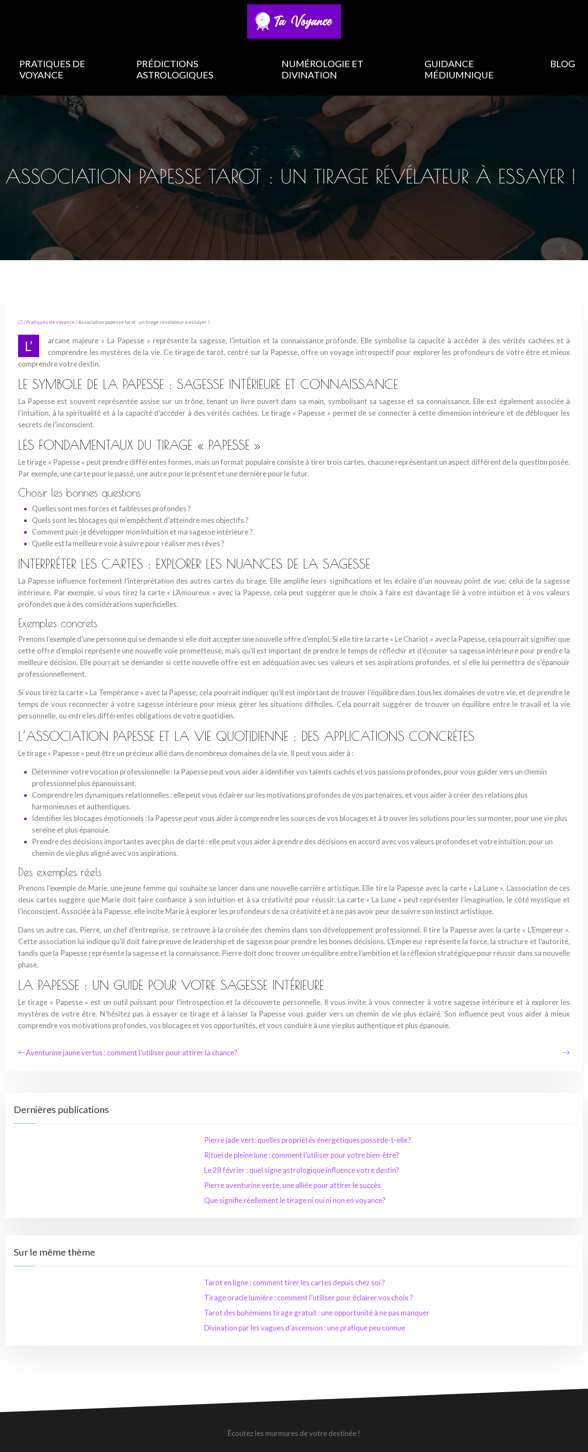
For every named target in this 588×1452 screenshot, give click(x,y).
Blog (562, 63)
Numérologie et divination (322, 69)
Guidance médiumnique (459, 69)
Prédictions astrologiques (175, 69)
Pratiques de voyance (52, 69)
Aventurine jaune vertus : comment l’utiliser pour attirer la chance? (131, 1052)
